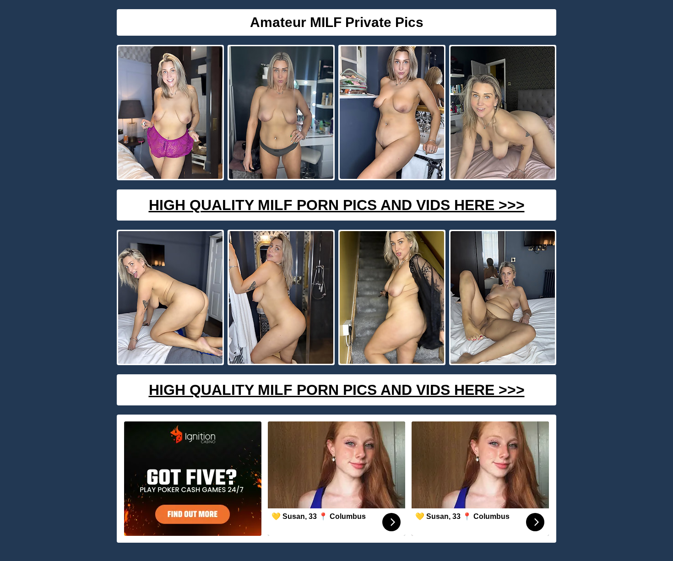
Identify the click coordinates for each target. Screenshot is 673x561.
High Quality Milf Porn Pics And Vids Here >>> (337, 205)
